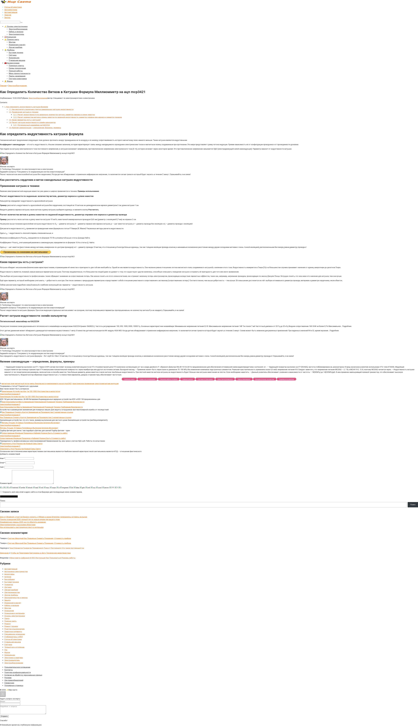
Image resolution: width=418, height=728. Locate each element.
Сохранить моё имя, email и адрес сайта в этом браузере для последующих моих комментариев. (42, 492)
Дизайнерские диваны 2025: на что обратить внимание (23, 522)
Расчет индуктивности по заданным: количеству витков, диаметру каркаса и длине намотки (54, 115)
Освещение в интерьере (14, 613)
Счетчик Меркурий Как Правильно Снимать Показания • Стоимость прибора (39, 538)
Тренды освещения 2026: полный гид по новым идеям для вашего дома (30, 519)
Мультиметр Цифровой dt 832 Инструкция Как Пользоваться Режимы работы (42, 558)
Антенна (7, 577)
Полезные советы (16, 66)
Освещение (9, 611)
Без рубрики (9, 579)
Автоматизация (10, 12)
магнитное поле (7, 384)
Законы (7, 18)
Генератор (8, 585)
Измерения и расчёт (17, 45)
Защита (7, 600)
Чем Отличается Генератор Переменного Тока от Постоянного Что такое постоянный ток (46, 548)
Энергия (7, 15)
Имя (2, 458)
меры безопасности (38, 384)
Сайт (2, 467)
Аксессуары (9, 574)
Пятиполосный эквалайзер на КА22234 (31, 125)
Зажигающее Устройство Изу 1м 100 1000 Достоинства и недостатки (29, 397)
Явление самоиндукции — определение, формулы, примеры (35, 128)
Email (2, 463)
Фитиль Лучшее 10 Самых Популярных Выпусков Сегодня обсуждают (29, 428)
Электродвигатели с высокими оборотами (17, 525)
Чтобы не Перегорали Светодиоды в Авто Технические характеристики (41, 553)
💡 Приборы (9, 50)
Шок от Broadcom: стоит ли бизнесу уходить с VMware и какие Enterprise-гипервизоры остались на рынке (43, 517)
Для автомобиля (15, 47)
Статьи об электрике (13, 7)
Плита (6, 619)
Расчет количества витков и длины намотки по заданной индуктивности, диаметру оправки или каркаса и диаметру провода (67, 117)
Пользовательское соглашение (17, 667)
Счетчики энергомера (18, 79)
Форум (7, 652)
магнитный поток (22, 384)
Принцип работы (16, 71)
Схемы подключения (17, 68)
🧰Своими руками (11, 63)
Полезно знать (10, 621)
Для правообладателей (13, 680)
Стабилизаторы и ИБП (13, 637)
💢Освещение (10, 37)
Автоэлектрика (10, 10)
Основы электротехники (14, 616)
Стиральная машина (17, 60)
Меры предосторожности (19, 73)
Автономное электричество (16, 572)
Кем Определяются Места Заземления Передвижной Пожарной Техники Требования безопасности (41, 407)
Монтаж (12, 42)
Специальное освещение (14, 634)
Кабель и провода (16, 32)
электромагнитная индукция (107, 384)
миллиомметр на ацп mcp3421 (59, 384)
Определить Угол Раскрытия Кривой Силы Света (20, 449)
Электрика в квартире (13, 658)
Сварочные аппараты (13, 632)
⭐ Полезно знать (11, 39)
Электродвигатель (16, 34)
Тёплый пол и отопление (14, 647)
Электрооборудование (18, 29)
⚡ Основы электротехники (15, 26)
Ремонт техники (11, 626)
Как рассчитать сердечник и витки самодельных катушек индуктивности (41, 109)
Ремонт (7, 624)
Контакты (8, 670)
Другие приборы (11, 595)
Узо (5, 650)
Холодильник (14, 58)
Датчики (7, 587)
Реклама (7, 678)
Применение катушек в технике (23, 112)
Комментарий (6, 483)
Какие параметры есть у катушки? (25, 120)
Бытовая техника (16, 53)
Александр (4, 553)
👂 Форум (8, 81)
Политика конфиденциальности (17, 672)
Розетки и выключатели (14, 629)
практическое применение (83, 384)
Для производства (12, 592)
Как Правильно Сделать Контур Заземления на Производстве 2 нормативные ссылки (35, 417)
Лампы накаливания (17, 76)
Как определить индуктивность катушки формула (26, 107)
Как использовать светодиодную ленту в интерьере (22, 527)
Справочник (9, 683)
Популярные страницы (13, 686)
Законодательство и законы (16, 598)
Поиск (2, 501)
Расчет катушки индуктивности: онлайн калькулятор (32, 122)
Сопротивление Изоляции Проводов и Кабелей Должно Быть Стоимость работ (33, 438)
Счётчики (12, 55)
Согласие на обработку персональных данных (23, 675)
